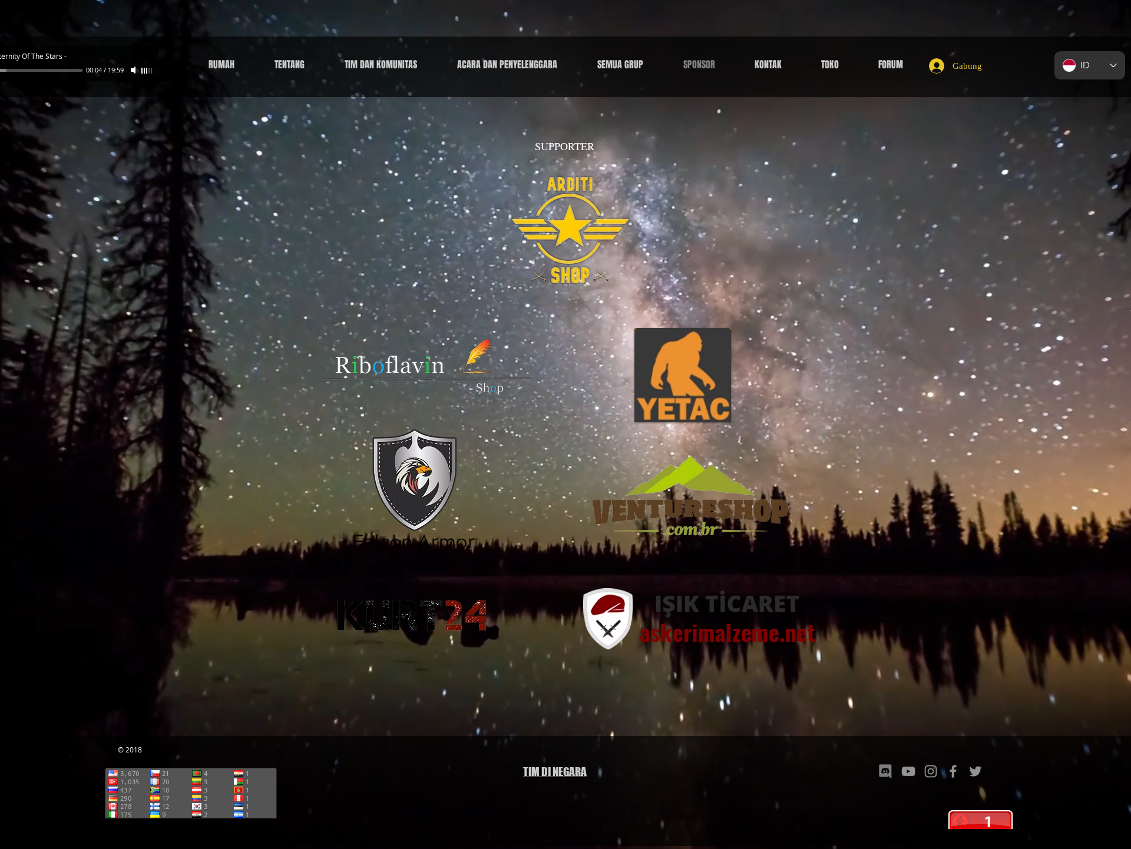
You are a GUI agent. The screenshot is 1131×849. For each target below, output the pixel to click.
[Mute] (134, 70)
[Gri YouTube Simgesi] (908, 771)
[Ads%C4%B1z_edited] (886, 771)
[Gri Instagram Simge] (930, 771)
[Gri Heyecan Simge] (975, 771)
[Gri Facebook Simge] (953, 771)
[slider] (147, 71)
